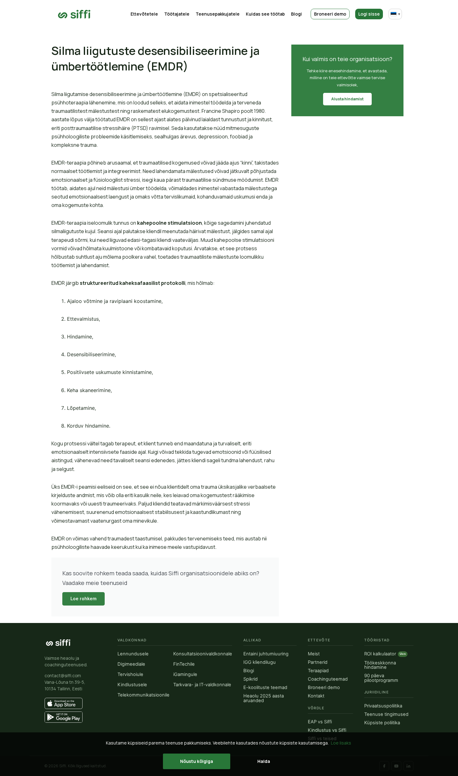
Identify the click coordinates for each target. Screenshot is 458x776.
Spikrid (250, 679)
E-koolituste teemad (265, 687)
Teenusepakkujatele (218, 14)
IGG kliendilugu (259, 662)
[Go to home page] (74, 14)
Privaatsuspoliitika (383, 706)
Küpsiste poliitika (382, 723)
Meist (314, 654)
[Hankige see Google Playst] (75, 717)
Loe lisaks (341, 743)
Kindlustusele (132, 685)
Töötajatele (176, 14)
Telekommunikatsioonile (143, 695)
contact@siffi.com (63, 675)
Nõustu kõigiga (196, 761)
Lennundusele (133, 654)
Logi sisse (369, 14)
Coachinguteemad (328, 679)
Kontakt (316, 696)
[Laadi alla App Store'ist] (75, 703)
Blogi (296, 14)
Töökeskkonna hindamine (380, 665)
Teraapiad (318, 670)
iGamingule (185, 674)
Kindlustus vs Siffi (327, 730)
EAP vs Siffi (320, 722)
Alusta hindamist (347, 99)
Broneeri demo (330, 14)
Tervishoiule (130, 674)
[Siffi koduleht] (58, 642)
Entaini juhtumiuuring (266, 654)
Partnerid (317, 662)
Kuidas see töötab (265, 14)
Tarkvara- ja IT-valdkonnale (202, 685)
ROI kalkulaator (385, 654)
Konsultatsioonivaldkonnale (202, 654)
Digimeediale (131, 664)
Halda (263, 761)
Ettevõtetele (144, 14)
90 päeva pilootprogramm (381, 678)
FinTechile (184, 664)
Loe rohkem (83, 598)
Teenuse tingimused (386, 714)
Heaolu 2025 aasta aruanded (263, 698)
